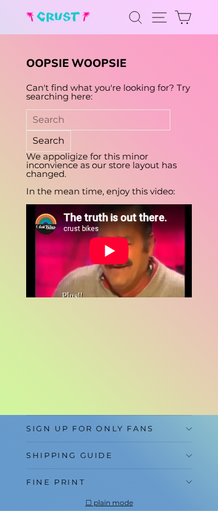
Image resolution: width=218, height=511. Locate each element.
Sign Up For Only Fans (90, 428)
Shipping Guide (69, 455)
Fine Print (55, 482)
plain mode (113, 502)
